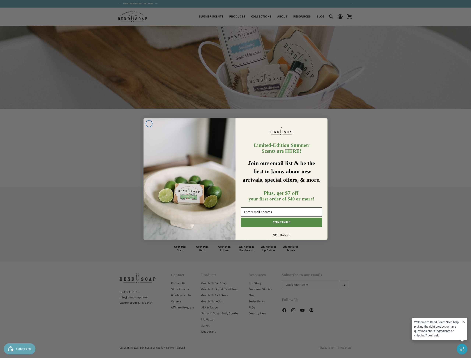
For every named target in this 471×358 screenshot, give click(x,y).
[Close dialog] (149, 123)
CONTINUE (282, 222)
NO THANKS (281, 235)
